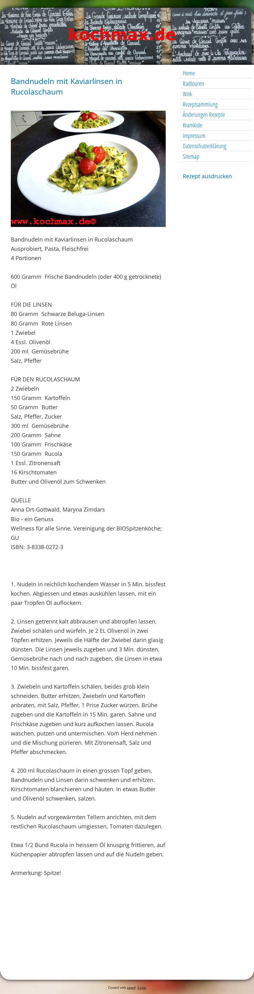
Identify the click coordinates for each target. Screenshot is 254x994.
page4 (131, 987)
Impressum (194, 135)
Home (189, 73)
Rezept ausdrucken (207, 176)
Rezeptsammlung (200, 104)
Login (142, 987)
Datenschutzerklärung (204, 146)
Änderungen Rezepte (204, 114)
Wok (187, 94)
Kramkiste (192, 125)
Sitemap (191, 156)
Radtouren (193, 83)
